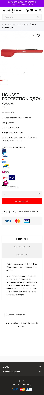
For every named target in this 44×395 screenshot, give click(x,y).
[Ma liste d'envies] (31, 10)
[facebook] (19, 381)
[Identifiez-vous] (27, 10)
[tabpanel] (22, 53)
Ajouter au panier (22, 201)
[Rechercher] (38, 17)
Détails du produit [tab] (22, 247)
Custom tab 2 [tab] (22, 254)
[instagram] (24, 381)
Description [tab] (22, 239)
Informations (22, 384)
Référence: (6, 112)
